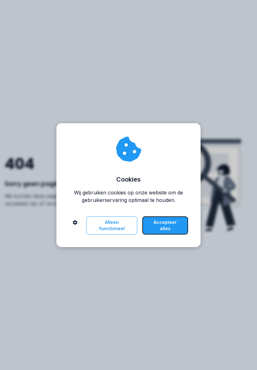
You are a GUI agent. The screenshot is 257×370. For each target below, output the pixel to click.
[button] (75, 225)
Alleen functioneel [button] (112, 225)
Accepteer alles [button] (165, 225)
